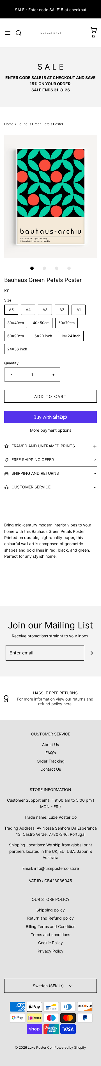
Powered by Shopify (70, 1047)
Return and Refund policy (50, 918)
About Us (50, 744)
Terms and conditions (50, 934)
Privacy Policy (50, 951)
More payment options (50, 430)
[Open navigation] (7, 33)
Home (8, 124)
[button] (50, 196)
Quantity (11, 363)
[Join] (92, 653)
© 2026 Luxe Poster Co (33, 1047)
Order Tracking (51, 761)
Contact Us (50, 769)
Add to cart (50, 396)
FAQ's (50, 752)
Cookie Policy (50, 942)
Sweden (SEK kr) (49, 985)
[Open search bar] (20, 33)
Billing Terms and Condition (50, 926)
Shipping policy (50, 910)
